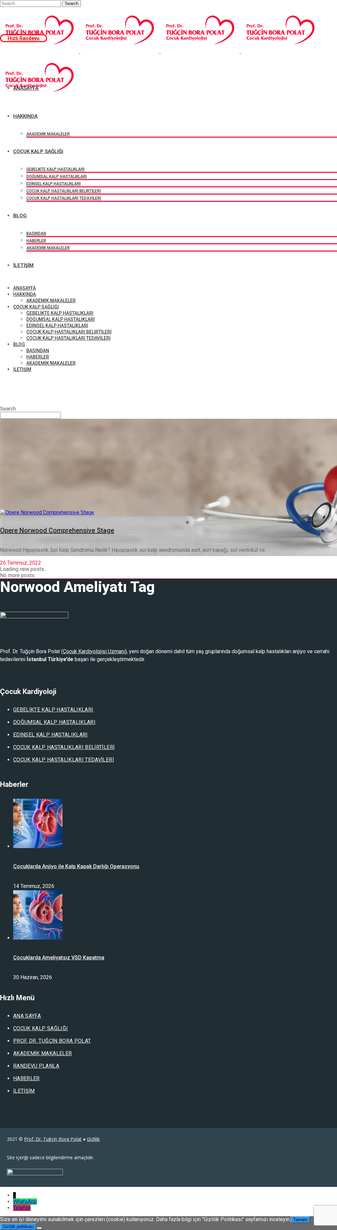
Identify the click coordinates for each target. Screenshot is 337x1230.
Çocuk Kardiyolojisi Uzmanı (94, 651)
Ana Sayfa (27, 1016)
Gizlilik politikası (18, 1226)
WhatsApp (25, 1201)
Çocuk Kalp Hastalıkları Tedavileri (63, 760)
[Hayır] (39, 1228)
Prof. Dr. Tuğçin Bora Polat (52, 1041)
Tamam (300, 1219)
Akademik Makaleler (42, 1053)
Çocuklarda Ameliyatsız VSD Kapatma (58, 957)
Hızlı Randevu (23, 38)
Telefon (22, 1208)
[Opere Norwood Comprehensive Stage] (47, 512)
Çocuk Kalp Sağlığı (40, 1028)
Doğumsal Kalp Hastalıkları (54, 722)
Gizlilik (93, 1139)
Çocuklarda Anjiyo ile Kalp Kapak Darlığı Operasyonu (76, 866)
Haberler (26, 1078)
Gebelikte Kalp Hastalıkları (53, 710)
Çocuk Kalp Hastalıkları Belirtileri (64, 747)
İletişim (24, 1091)
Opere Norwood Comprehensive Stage (57, 530)
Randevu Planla (36, 1066)
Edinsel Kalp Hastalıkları (50, 735)
